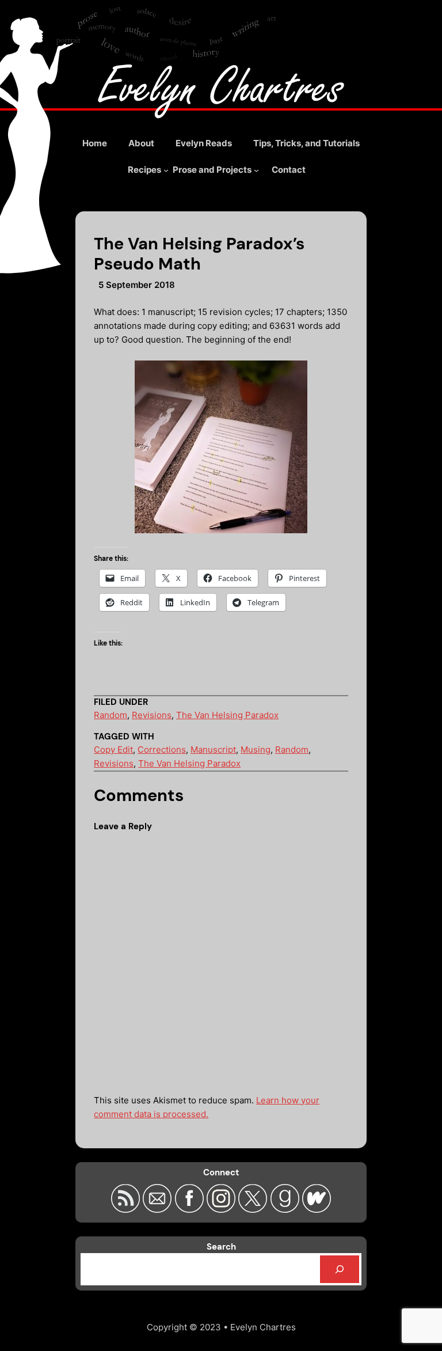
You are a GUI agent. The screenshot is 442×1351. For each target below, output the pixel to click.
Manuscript (213, 749)
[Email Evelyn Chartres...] (158, 1209)
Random (110, 714)
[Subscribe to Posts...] (127, 1209)
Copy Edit (113, 749)
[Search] (339, 1269)
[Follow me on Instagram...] (222, 1209)
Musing (255, 749)
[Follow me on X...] (254, 1209)
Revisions (152, 714)
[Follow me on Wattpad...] (316, 1209)
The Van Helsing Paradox (227, 714)
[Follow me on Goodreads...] (286, 1209)
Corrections (162, 749)
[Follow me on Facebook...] (191, 1209)
